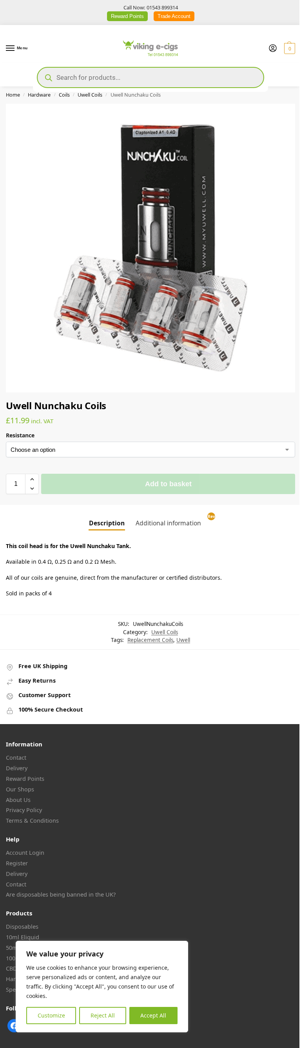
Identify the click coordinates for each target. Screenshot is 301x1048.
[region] (102, 986)
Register (17, 863)
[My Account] (272, 48)
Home (13, 94)
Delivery (16, 768)
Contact (16, 757)
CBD (11, 968)
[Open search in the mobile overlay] (150, 77)
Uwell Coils (90, 94)
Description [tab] (107, 523)
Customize (51, 1015)
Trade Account (174, 16)
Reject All (103, 1015)
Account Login (25, 852)
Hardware (39, 94)
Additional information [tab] (168, 523)
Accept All (153, 1015)
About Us (18, 800)
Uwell (183, 640)
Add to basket (168, 484)
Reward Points (127, 16)
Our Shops (20, 789)
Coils (64, 94)
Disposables (22, 926)
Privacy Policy (24, 810)
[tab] (212, 520)
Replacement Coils (150, 640)
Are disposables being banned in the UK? (61, 894)
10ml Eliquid (22, 937)
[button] (288, 48)
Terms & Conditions (32, 820)
